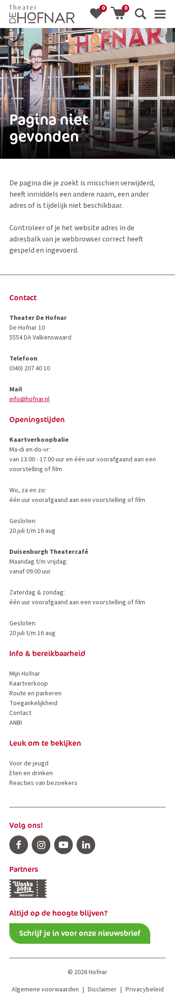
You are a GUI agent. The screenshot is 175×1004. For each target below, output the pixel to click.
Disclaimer (102, 989)
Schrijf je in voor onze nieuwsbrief (79, 933)
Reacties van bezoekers (43, 783)
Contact (20, 713)
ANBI (15, 723)
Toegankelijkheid (33, 703)
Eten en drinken (31, 773)
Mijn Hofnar (24, 674)
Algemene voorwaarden (45, 989)
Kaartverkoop (28, 683)
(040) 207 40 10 (29, 368)
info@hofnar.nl (29, 399)
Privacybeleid (145, 989)
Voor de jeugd (29, 763)
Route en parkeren (35, 693)
